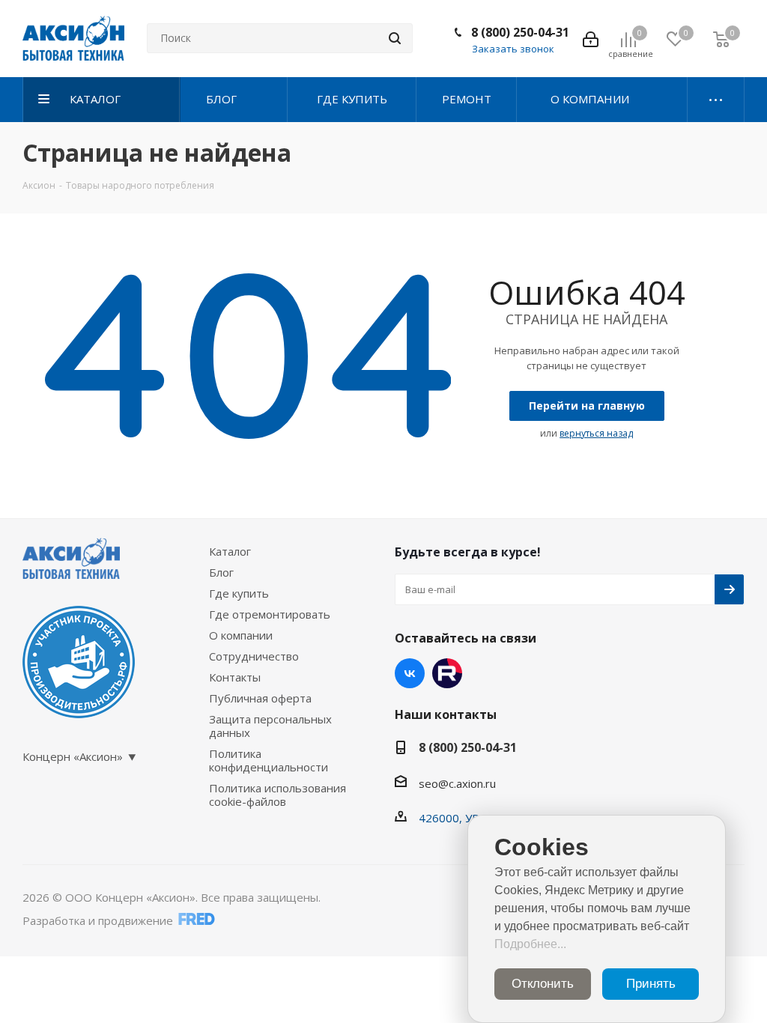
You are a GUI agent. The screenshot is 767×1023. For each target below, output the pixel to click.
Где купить (239, 593)
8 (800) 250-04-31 (520, 32)
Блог (221, 572)
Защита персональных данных (270, 725)
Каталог (230, 551)
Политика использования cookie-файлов (277, 794)
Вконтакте (410, 673)
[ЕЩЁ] (716, 99)
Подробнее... (530, 944)
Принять (651, 984)
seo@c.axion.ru (457, 783)
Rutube (447, 673)
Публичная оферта (260, 697)
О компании (241, 635)
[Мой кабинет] (590, 38)
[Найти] (395, 38)
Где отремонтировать (269, 614)
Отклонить (543, 984)
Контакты (235, 677)
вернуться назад (596, 433)
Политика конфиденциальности (268, 760)
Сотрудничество (254, 656)
